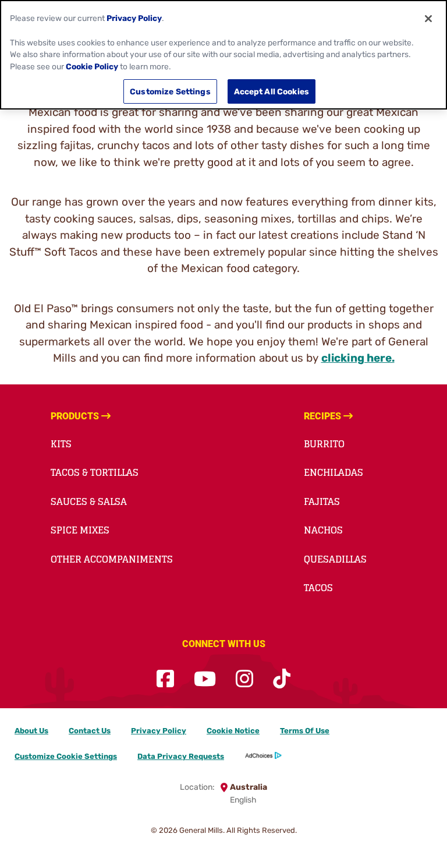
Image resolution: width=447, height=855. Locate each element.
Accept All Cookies (272, 91)
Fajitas (322, 501)
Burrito (324, 444)
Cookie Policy (92, 66)
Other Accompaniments (112, 559)
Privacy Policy (158, 730)
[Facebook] (165, 679)
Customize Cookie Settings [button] (66, 756)
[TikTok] (282, 679)
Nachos (323, 530)
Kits (61, 444)
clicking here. (358, 358)
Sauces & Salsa (89, 501)
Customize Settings (170, 91)
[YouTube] (205, 679)
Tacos (318, 588)
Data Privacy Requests (180, 756)
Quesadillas (335, 559)
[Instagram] (244, 679)
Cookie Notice (233, 730)
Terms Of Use (304, 730)
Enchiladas (333, 472)
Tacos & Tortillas (95, 472)
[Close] (428, 18)
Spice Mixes (80, 530)
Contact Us (90, 730)
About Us (31, 730)
